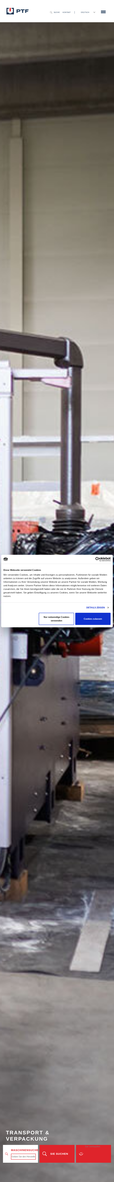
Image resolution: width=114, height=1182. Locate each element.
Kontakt (67, 12)
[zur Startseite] (17, 11)
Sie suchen (59, 1153)
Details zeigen (95, 607)
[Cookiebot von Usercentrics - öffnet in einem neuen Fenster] (98, 559)
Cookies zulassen (93, 618)
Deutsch (85, 12)
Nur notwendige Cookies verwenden (56, 619)
